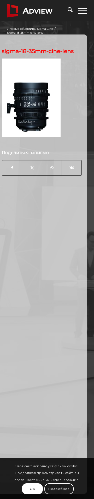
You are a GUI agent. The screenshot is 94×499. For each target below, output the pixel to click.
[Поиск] (67, 10)
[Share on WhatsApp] (52, 167)
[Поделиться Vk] (71, 167)
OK (32, 489)
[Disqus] (42, 263)
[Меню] (80, 10)
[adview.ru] (39, 10)
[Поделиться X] (32, 167)
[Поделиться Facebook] (12, 167)
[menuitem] (67, 10)
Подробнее (58, 489)
